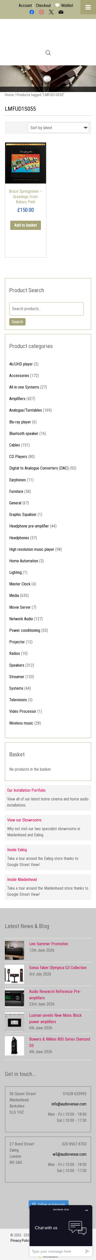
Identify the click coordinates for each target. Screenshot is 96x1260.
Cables (14, 445)
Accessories (19, 375)
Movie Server (20, 607)
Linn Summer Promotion (48, 943)
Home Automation (23, 560)
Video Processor (22, 711)
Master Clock (19, 584)
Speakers (16, 665)
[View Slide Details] (48, 78)
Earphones (17, 479)
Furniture (16, 491)
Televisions (18, 699)
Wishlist (67, 5)
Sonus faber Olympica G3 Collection (58, 967)
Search (17, 321)
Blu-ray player (20, 422)
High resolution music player (31, 549)
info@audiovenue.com (69, 1104)
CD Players (18, 456)
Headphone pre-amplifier (29, 526)
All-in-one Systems (24, 387)
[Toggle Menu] (88, 7)
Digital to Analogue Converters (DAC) (39, 468)
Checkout (43, 5)
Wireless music (21, 723)
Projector (17, 641)
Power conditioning (24, 630)
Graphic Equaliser (23, 514)
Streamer (16, 676)
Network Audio (21, 618)
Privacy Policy (20, 1240)
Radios (14, 653)
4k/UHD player (21, 364)
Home (9, 95)
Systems (16, 688)
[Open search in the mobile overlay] (48, 52)
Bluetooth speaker (23, 433)
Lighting (15, 572)
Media (14, 595)
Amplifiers (17, 398)
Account (25, 5)
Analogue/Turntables (25, 410)
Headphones (19, 537)
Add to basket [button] (25, 225)
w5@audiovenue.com (70, 1154)
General (15, 503)
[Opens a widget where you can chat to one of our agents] (61, 1230)
